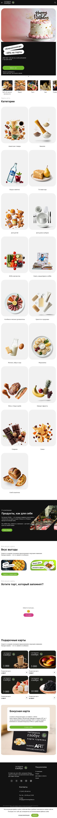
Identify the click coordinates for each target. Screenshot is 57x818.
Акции (37, 778)
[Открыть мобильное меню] (1, 2)
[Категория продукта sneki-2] (42, 431)
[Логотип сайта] (9, 2)
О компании (38, 771)
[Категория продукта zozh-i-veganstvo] (14, 258)
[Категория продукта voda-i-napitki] (14, 171)
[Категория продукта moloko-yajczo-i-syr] (14, 344)
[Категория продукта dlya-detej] (14, 214)
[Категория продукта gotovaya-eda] (42, 171)
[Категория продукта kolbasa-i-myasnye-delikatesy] (14, 301)
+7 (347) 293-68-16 (25, 791)
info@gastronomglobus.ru (26, 799)
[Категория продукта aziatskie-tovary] (14, 128)
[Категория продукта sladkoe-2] (14, 431)
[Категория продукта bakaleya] (42, 128)
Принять (35, 815)
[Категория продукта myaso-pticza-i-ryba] (14, 387)
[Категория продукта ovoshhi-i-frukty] (42, 387)
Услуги (37, 774)
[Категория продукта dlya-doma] (42, 214)
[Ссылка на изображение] (21, 768)
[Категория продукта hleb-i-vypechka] (14, 474)
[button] (2, 41)
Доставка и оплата (40, 776)
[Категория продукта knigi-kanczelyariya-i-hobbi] (42, 258)
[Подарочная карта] (14, 660)
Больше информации (24, 815)
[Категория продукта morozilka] (42, 344)
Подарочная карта (6, 671)
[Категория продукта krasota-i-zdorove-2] (42, 301)
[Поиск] (55, 2)
